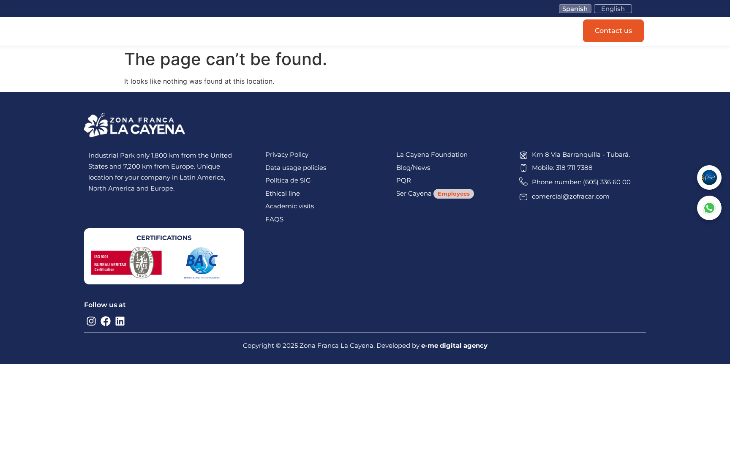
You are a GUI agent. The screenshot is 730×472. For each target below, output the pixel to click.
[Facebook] (105, 321)
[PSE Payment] (709, 177)
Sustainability (343, 31)
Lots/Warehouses (216, 31)
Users (301, 31)
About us (389, 31)
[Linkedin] (120, 321)
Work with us (436, 31)
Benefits (268, 31)
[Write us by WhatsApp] (709, 208)
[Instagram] (91, 321)
